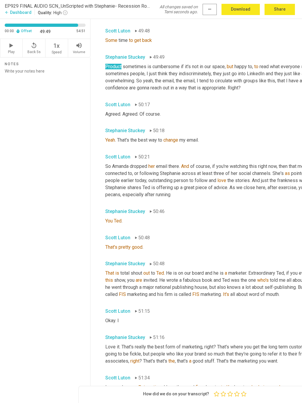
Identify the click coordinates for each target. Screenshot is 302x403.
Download (240, 9)
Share (279, 9)
